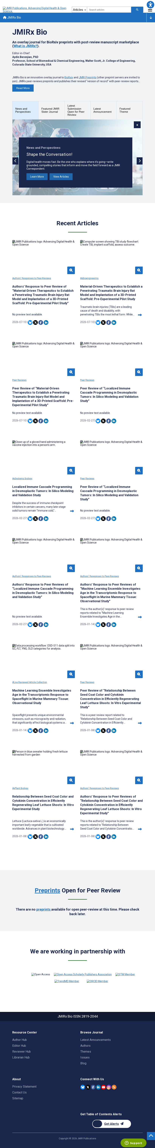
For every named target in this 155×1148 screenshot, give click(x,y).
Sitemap (17, 1098)
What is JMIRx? (25, 46)
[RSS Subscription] (114, 1087)
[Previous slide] (15, 161)
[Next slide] (140, 161)
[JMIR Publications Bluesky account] (82, 1087)
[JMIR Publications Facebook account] (93, 1087)
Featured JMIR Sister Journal (50, 110)
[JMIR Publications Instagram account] (108, 1087)
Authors (85, 1045)
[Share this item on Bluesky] (30, 322)
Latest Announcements (95, 1040)
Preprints (47, 890)
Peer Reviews (19, 380)
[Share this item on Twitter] (35, 322)
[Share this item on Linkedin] (46, 322)
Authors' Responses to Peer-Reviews (31, 278)
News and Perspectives (23, 110)
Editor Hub (19, 1045)
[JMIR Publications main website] (35, 10)
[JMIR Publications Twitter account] (88, 1087)
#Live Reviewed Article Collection (29, 682)
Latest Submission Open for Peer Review (75, 110)
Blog (83, 1063)
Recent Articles (77, 223)
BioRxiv (68, 77)
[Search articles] (137, 10)
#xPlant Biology (20, 788)
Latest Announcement (102, 110)
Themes (85, 1051)
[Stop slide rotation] (137, 124)
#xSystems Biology (22, 478)
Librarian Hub (21, 1057)
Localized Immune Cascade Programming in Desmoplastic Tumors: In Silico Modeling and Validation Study (43, 491)
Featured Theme (124, 110)
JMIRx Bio (13, 17)
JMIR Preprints (87, 77)
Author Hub (19, 1040)
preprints (43, 909)
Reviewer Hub (21, 1051)
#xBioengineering (89, 278)
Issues (85, 1057)
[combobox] (109, 10)
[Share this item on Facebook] (40, 322)
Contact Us (19, 1092)
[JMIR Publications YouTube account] (103, 1087)
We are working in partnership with (77, 951)
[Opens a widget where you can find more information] (133, 1143)
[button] (150, 4)
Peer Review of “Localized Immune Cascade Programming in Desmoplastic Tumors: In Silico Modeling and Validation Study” (109, 395)
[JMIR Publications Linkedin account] (98, 1087)
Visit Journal (37, 176)
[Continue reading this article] (140, 315)
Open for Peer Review (77, 890)
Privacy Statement (24, 1086)
